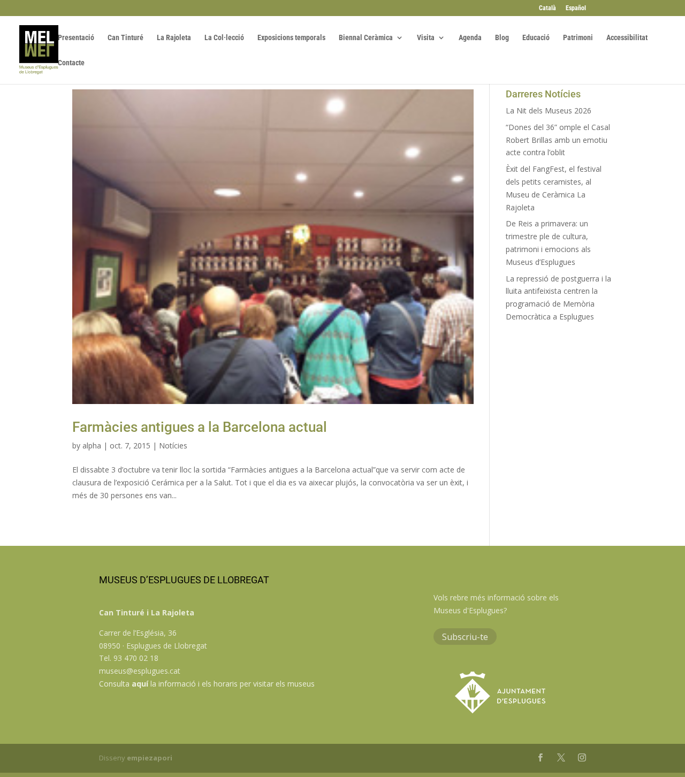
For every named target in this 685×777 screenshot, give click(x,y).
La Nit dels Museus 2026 (548, 110)
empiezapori (149, 758)
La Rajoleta (174, 38)
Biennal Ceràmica (366, 38)
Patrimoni (578, 38)
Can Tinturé (125, 38)
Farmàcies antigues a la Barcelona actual (199, 427)
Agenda (470, 38)
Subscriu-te (465, 636)
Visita (426, 38)
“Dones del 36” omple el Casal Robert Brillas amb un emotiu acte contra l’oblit (558, 140)
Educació (536, 38)
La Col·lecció (224, 38)
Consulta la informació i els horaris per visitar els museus (207, 684)
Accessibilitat (627, 38)
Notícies (173, 445)
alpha (91, 445)
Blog (502, 38)
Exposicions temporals (291, 38)
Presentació (76, 38)
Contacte (71, 63)
